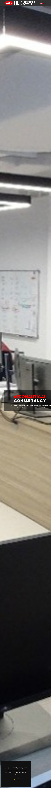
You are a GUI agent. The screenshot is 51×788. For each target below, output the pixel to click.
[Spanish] (43, 3)
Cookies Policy (16, 782)
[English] (41, 3)
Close (16, 779)
